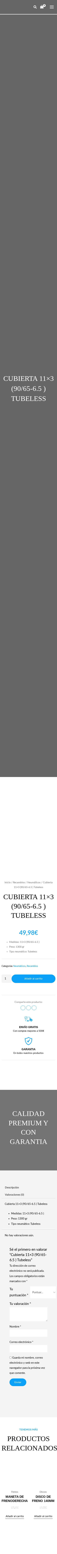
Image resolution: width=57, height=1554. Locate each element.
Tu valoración (20, 1304)
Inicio (8, 882)
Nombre (15, 1326)
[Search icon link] (35, 7)
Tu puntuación (19, 1292)
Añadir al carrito (33, 978)
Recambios (19, 882)
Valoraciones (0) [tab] (14, 1194)
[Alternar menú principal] (51, 7)
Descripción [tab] (12, 1187)
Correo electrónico (21, 1342)
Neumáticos (34, 882)
